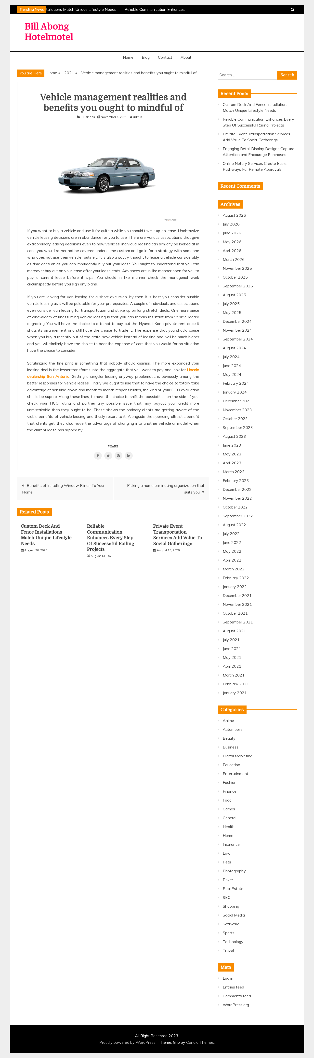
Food (227, 800)
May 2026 (232, 241)
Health (229, 826)
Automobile (233, 729)
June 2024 (232, 365)
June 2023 (232, 445)
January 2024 (235, 392)
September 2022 (238, 515)
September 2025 (238, 285)
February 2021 (236, 683)
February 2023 (236, 480)
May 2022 (232, 551)
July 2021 (231, 639)
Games (229, 808)
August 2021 (234, 630)
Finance (229, 791)
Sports (229, 932)
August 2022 (234, 524)
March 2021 (234, 675)
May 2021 (232, 657)
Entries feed (233, 987)
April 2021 (232, 666)
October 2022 (235, 507)
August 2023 (234, 436)
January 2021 (235, 692)
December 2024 (237, 321)
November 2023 (237, 409)
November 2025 (237, 268)
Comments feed (237, 995)
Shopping (231, 906)
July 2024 (231, 356)
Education (231, 764)
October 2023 (235, 418)
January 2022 (235, 586)
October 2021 (235, 613)
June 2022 (232, 542)
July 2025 (231, 303)
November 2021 (237, 604)
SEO (227, 897)
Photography (234, 870)
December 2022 (237, 489)
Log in (228, 978)
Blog (146, 57)
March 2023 (234, 471)
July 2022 (231, 533)
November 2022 (237, 498)
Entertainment (235, 773)
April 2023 (232, 462)
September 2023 (238, 427)
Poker (228, 879)
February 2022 (236, 577)
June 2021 (232, 648)
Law (227, 853)
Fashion (229, 782)
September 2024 (238, 339)
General (229, 817)
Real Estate (233, 888)
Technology (233, 941)
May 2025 (232, 312)
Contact (165, 57)
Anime (228, 720)
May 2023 (232, 453)
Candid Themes (200, 1042)
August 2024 (234, 347)
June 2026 (232, 232)
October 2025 (235, 277)
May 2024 (232, 374)
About (186, 57)
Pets (227, 862)
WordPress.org (236, 1004)
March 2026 (234, 259)
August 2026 (234, 215)
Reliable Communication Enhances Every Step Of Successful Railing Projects (110, 538)
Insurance (231, 844)
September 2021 (238, 622)
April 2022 (232, 560)
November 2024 (237, 330)
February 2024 (236, 383)
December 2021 (237, 595)
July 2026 (231, 224)
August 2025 (234, 294)
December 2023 (237, 400)
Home (128, 57)
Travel (228, 950)
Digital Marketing (237, 755)
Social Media (234, 915)
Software (231, 923)
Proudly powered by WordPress (128, 1042)
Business (88, 117)
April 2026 (232, 250)
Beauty (229, 738)
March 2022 (234, 568)
